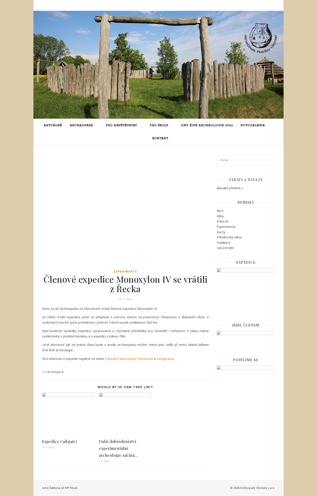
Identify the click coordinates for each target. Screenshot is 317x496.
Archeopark (81, 125)
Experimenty (125, 271)
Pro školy (159, 125)
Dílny (220, 216)
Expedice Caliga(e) (59, 441)
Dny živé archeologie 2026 (207, 125)
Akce (220, 210)
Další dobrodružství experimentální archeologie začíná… (118, 448)
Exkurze (223, 221)
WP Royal (71, 488)
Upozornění (225, 248)
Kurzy (221, 232)
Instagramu (165, 358)
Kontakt (160, 138)
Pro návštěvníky (121, 125)
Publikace (224, 242)
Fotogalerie (253, 125)
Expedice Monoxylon (120, 358)
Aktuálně (53, 125)
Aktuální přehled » (230, 188)
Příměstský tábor (229, 237)
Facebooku (145, 358)
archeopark (55, 372)
